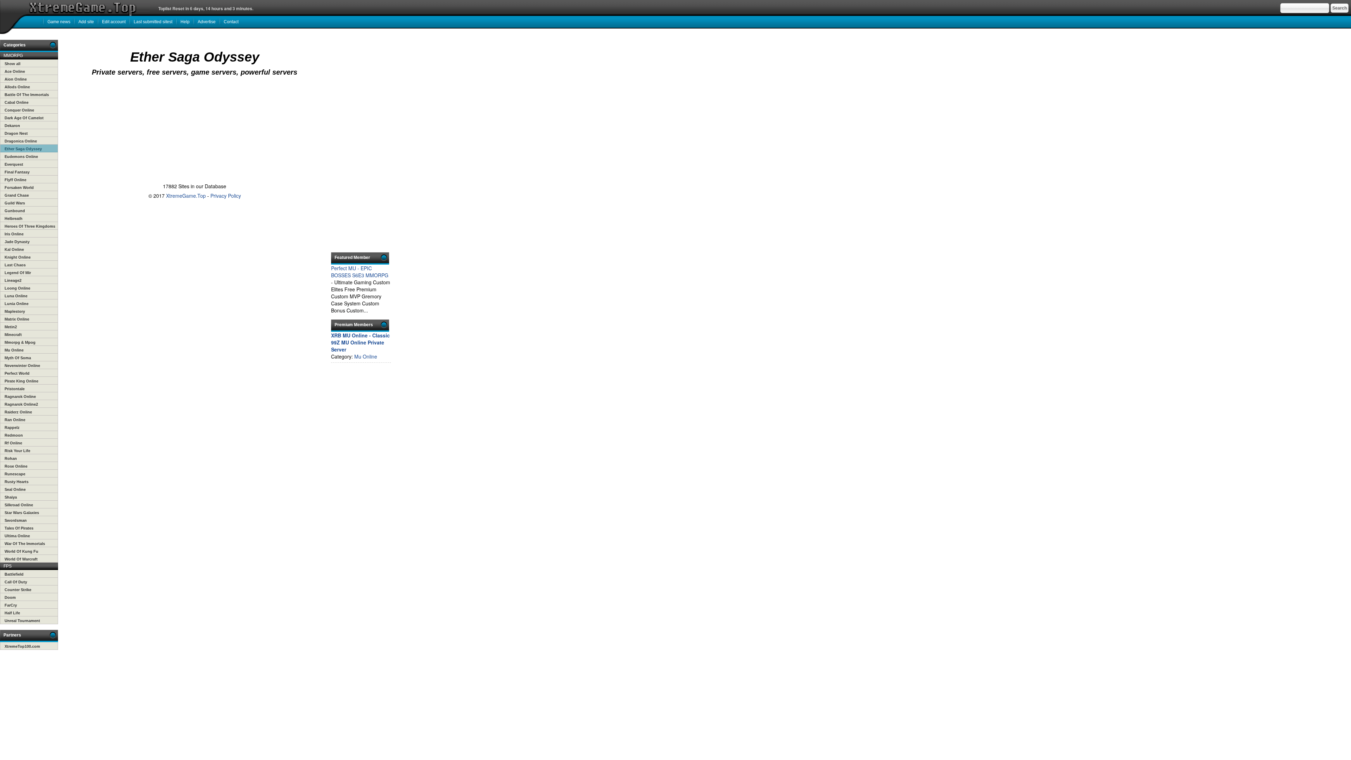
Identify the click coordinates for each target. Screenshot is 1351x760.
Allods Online (17, 87)
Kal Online (14, 249)
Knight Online (18, 257)
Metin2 (11, 327)
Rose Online (16, 466)
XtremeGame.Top (186, 195)
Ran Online (15, 420)
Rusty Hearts (16, 482)
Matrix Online (17, 319)
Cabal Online (16, 102)
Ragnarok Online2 (21, 404)
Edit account (114, 21)
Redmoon (14, 435)
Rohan (11, 458)
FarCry (11, 605)
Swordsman (16, 520)
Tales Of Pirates (19, 528)
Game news (58, 21)
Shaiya (11, 497)
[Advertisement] (193, 106)
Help (185, 21)
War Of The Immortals (25, 544)
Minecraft (13, 334)
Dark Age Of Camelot (24, 118)
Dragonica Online (21, 141)
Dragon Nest (16, 133)
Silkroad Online (19, 505)
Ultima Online (17, 536)
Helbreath (14, 218)
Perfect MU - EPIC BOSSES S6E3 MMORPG (359, 272)
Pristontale (15, 389)
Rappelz (12, 427)
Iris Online (14, 234)
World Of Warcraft (21, 559)
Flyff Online (15, 180)
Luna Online (16, 296)
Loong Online (17, 288)
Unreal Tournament (22, 621)
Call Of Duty (16, 582)
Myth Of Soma (18, 358)
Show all (12, 64)
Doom (10, 597)
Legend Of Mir (18, 273)
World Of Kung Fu (21, 551)
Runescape (15, 474)
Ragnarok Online (20, 396)
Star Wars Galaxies (22, 513)
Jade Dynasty (17, 242)
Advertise (207, 21)
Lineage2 (13, 280)
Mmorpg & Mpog (20, 342)
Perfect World (17, 373)
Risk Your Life (17, 451)
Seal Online (15, 489)
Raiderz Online (18, 412)
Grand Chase (17, 195)
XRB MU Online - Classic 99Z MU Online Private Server (360, 342)
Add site (86, 21)
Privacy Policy (225, 195)
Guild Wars (15, 203)
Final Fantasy (17, 172)
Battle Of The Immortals (27, 95)
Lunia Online (16, 304)
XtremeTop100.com (22, 646)
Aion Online (16, 79)
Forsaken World (19, 187)
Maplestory (15, 311)
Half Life (12, 613)
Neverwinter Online (22, 365)
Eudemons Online (21, 156)
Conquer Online (19, 110)
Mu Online (14, 350)
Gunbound (15, 211)
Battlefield (14, 574)
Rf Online (13, 443)
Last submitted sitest (153, 21)
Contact (231, 21)
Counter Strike (18, 590)
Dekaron (12, 126)
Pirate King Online (21, 381)
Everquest (14, 164)
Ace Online (15, 71)
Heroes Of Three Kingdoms (30, 226)
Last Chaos (15, 265)
